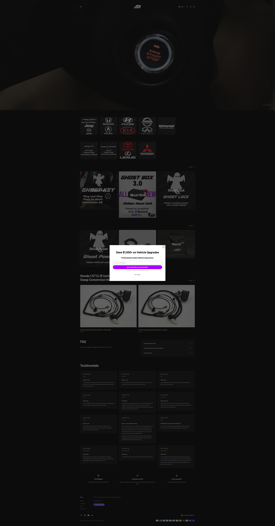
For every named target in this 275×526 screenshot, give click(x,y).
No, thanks (137, 274)
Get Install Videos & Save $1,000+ (137, 267)
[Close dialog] (163, 247)
